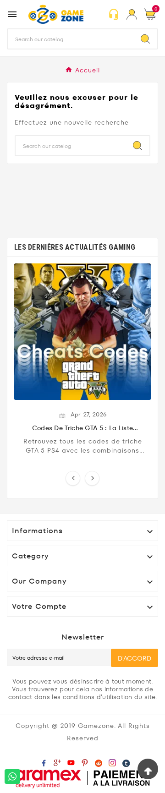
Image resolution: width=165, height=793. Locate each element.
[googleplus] (59, 762)
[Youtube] (73, 762)
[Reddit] (100, 762)
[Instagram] (114, 762)
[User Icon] (131, 14)
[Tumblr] (128, 762)
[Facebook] (45, 762)
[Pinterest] (87, 762)
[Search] (145, 39)
